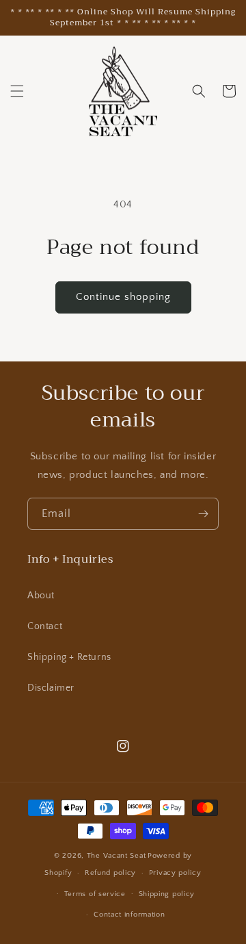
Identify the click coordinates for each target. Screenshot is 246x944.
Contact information (129, 914)
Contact (44, 626)
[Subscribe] (203, 514)
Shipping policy (167, 894)
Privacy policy (175, 873)
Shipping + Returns (69, 657)
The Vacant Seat (116, 856)
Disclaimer (50, 688)
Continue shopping (123, 297)
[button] (17, 91)
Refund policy (110, 873)
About (41, 595)
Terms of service (95, 894)
